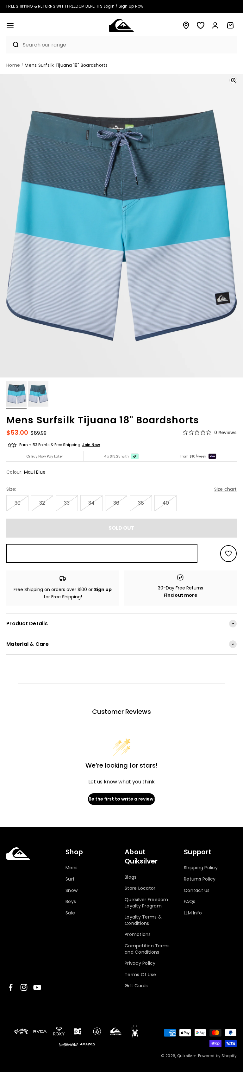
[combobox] (128, 45)
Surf (70, 879)
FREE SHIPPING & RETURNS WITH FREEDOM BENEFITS (74, 6)
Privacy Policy (140, 963)
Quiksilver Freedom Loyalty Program (146, 902)
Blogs (130, 877)
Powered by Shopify (217, 1055)
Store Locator (140, 888)
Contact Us (197, 890)
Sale (70, 913)
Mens (71, 868)
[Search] (13, 45)
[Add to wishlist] (228, 553)
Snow (71, 890)
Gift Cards (136, 985)
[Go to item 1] (16, 394)
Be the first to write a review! (122, 799)
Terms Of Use (140, 974)
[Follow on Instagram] (24, 987)
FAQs (189, 901)
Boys (70, 901)
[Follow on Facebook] (10, 987)
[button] (10, 25)
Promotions (138, 934)
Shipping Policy (201, 868)
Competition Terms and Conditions (147, 949)
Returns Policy (200, 879)
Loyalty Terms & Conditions (143, 920)
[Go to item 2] (38, 394)
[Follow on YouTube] (37, 987)
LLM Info (193, 913)
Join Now (91, 444)
